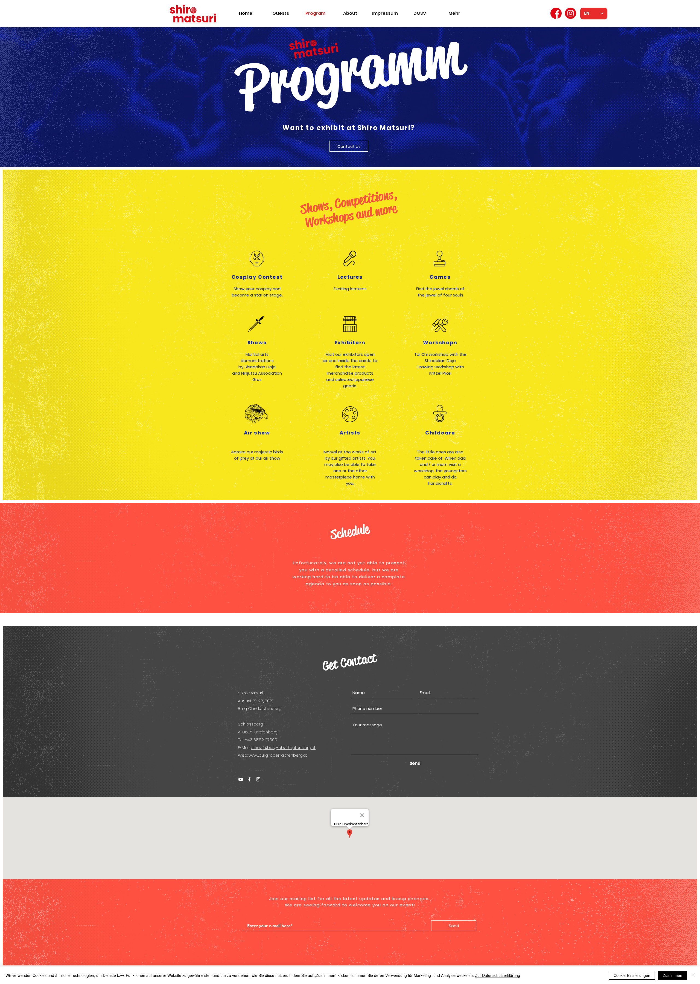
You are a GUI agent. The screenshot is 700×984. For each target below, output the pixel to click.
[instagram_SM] (570, 13)
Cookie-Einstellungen (632, 975)
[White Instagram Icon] (258, 779)
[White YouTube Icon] (240, 779)
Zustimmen (672, 975)
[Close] (693, 975)
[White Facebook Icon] (249, 779)
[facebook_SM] (556, 13)
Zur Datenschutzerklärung (497, 975)
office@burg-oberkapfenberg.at (283, 747)
